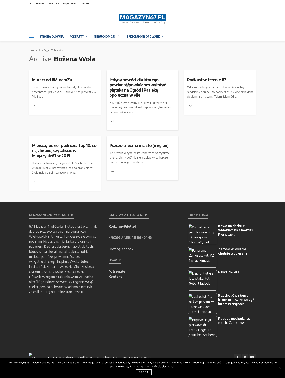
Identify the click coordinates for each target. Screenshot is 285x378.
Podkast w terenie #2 (206, 79)
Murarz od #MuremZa (52, 79)
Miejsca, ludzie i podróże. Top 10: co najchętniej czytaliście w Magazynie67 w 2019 (64, 150)
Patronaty (54, 3)
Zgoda (144, 372)
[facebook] (237, 357)
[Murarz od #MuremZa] (65, 71)
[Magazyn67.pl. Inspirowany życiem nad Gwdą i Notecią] (142, 19)
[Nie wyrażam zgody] (280, 368)
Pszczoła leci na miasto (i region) (139, 145)
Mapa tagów (70, 3)
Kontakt (85, 3)
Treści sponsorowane (143, 36)
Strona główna (36, 3)
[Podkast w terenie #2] (220, 71)
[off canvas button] (31, 36)
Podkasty (76, 36)
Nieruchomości (105, 36)
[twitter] (245, 357)
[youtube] (252, 357)
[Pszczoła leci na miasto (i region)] (142, 137)
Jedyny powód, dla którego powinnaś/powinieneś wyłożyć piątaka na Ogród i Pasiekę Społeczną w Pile (138, 87)
